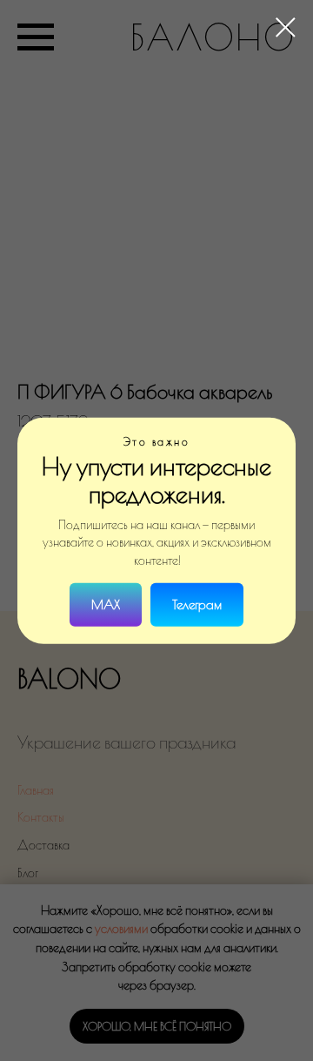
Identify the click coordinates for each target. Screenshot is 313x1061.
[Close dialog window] (285, 27)
